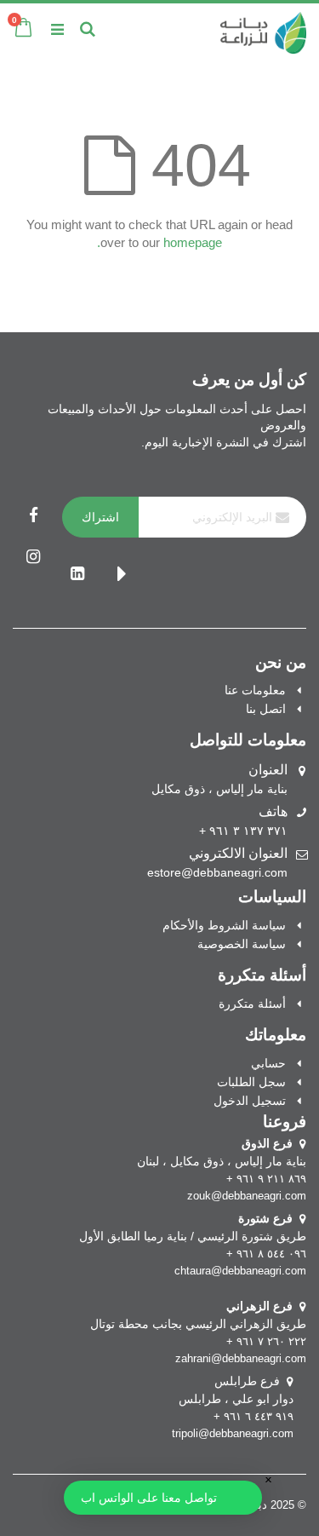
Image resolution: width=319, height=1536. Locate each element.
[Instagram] (33, 558)
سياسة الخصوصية (241, 944)
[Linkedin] (77, 575)
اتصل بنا (266, 709)
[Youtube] (121, 575)
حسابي (268, 1063)
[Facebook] (33, 517)
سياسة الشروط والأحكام (224, 925)
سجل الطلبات (251, 1082)
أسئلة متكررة (252, 1003)
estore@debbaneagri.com (217, 872)
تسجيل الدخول (250, 1100)
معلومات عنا (255, 690)
